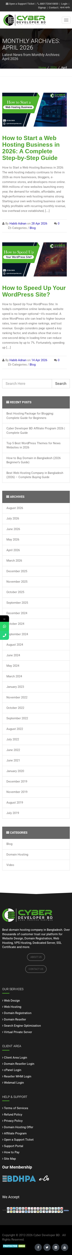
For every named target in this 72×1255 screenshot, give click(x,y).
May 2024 (12, 666)
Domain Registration (17, 1013)
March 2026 (14, 560)
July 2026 (12, 518)
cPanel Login (12, 1070)
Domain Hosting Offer (18, 1127)
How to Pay (11, 1152)
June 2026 (13, 529)
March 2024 (14, 676)
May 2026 (12, 539)
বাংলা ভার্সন (65, 7)
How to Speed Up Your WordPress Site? (34, 291)
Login (64, 3)
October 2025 (15, 592)
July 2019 (12, 813)
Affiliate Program (15, 1133)
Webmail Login (14, 1082)
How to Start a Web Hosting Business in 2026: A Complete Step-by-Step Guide (31, 148)
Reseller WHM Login (17, 1076)
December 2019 (16, 781)
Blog (9, 844)
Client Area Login (15, 1057)
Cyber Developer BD (46, 1235)
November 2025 (16, 581)
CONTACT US (36, 969)
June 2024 (13, 655)
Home (42, 67)
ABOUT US (36, 957)
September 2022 (17, 718)
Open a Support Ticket (21, 3)
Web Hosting (12, 1007)
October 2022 (15, 708)
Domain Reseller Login (19, 1064)
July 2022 (12, 739)
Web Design (12, 1000)
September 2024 (17, 634)
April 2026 (13, 550)
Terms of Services (16, 1108)
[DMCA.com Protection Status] (14, 1246)
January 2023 (15, 687)
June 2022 (13, 750)
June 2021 (13, 760)
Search (60, 383)
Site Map (10, 1158)
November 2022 (16, 697)
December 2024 (16, 613)
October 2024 (15, 624)
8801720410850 (49, 3)
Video (10, 865)
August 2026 (14, 508)
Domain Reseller (15, 1019)
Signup (42, 7)
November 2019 (16, 792)
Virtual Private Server (18, 1032)
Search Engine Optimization (22, 1025)
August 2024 (14, 644)
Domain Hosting (17, 854)
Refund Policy (13, 1114)
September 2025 (17, 603)
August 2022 (14, 729)
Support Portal (13, 1146)
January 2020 (15, 771)
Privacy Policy (13, 1121)
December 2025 (16, 571)
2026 (53, 67)
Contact (53, 7)
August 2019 (14, 802)
